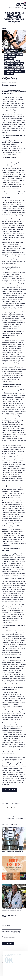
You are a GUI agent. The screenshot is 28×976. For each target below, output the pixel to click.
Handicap (11, 800)
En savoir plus (8, 956)
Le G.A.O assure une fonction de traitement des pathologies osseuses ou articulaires (12, 910)
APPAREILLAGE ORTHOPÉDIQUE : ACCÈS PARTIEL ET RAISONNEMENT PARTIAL (12, 852)
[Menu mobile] (3, 2)
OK (9, 961)
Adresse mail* (6, 925)
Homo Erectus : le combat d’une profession (12, 881)
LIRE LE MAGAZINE (9, 790)
